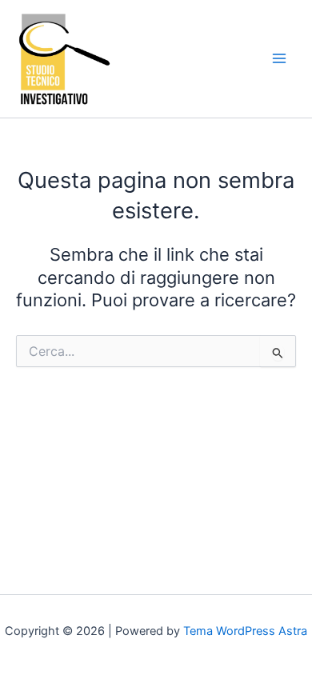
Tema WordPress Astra (245, 631)
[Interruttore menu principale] (279, 58)
